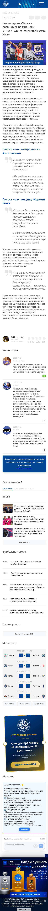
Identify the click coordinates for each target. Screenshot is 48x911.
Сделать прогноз (25, 764)
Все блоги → (24, 542)
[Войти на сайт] (32, 4)
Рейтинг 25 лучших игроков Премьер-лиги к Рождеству (23, 600)
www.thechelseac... (18, 341)
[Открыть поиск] (26, 4)
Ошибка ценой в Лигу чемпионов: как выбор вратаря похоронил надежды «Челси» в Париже (29, 520)
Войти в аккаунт (24, 468)
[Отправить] (41, 846)
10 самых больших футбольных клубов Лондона (26, 562)
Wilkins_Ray (17, 337)
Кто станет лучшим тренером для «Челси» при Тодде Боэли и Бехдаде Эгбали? (29, 508)
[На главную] (6, 4)
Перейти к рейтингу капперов (28, 894)
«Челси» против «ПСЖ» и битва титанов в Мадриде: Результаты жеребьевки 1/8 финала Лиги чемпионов (29, 532)
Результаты (39, 704)
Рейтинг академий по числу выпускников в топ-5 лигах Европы (26, 611)
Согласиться (24, 910)
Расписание (24, 704)
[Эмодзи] (35, 846)
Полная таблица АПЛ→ (24, 634)
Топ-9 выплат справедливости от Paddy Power (27, 574)
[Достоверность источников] (43, 341)
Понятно (24, 829)
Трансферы (9, 17)
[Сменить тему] (19, 4)
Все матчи (9, 704)
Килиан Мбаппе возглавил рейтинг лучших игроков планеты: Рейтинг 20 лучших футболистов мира (27, 587)
